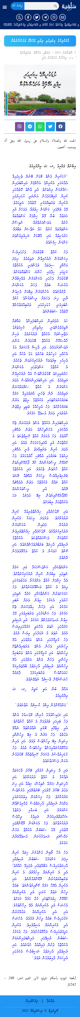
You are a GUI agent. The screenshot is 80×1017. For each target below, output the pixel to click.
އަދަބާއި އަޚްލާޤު (42, 52)
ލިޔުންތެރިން (32, 1001)
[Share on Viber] (19, 126)
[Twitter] (36, 17)
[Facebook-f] (28, 17)
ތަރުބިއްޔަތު (25, 52)
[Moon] (19, 17)
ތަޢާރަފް (50, 1001)
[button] (4, 7)
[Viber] (54, 17)
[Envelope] (62, 17)
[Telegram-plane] (45, 17)
